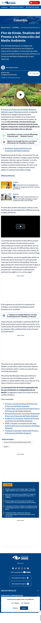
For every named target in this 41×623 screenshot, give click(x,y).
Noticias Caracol (5, 27)
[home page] (20, 557)
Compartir (34, 73)
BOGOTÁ (15, 182)
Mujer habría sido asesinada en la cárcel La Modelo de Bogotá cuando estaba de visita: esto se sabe (25, 198)
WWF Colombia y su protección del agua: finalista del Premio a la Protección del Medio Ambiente (22, 425)
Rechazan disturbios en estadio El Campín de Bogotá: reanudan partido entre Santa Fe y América (20, 495)
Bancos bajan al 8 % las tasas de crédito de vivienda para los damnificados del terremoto (20, 501)
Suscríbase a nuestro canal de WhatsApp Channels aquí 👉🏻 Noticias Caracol (22, 135)
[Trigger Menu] (2, 2)
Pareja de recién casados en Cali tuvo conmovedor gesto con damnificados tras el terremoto (20, 514)
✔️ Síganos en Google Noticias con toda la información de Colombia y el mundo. (22, 315)
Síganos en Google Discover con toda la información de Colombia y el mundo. (22, 142)
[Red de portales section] (38, 590)
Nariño (6, 446)
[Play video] (20, 95)
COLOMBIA (15, 27)
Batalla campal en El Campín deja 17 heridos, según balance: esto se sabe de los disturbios (20, 489)
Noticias (17, 603)
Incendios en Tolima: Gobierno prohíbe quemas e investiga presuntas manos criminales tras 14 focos (21, 507)
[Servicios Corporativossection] (38, 595)
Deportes (26, 603)
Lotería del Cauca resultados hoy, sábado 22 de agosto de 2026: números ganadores (26, 186)
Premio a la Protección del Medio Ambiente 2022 (17, 442)
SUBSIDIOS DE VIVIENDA (16, 7)
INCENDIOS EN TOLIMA (32, 7)
